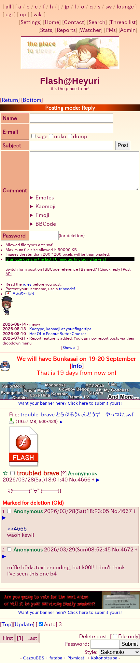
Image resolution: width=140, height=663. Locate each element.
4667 (125, 511)
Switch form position (24, 269)
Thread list (123, 22)
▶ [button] (61, 422)
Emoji (42, 215)
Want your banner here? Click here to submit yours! (70, 403)
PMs (110, 30)
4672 (126, 549)
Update (24, 624)
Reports (66, 30)
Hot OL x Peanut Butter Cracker (57, 333)
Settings (30, 22)
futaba (55, 658)
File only (128, 636)
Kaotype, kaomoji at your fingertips (60, 329)
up (23, 14)
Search (97, 22)
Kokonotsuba (104, 658)
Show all (70, 347)
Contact (74, 22)
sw (108, 6)
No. (73, 479)
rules (27, 284)
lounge (125, 6)
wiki (38, 14)
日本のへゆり (22, 293)
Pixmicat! (76, 658)
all (8, 6)
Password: (77, 643)
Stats (46, 30)
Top (6, 624)
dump (80, 136)
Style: (91, 652)
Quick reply (110, 269)
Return (10, 99)
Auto (50, 624)
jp (67, 6)
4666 (84, 479)
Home (52, 22)
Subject (12, 145)
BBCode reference (61, 269)
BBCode (45, 223)
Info (76, 366)
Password (14, 235)
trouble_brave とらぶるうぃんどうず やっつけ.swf (77, 414)
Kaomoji (45, 206)
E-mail (10, 131)
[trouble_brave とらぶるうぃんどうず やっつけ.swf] (11, 421)
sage (42, 136)
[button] (5, 472)
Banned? (89, 269)
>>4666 (17, 528)
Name (10, 118)
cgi (9, 14)
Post (123, 145)
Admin (128, 30)
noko (60, 136)
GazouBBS (33, 658)
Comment (15, 190)
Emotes (44, 197)
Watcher (90, 30)
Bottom (32, 99)
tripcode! (67, 289)
